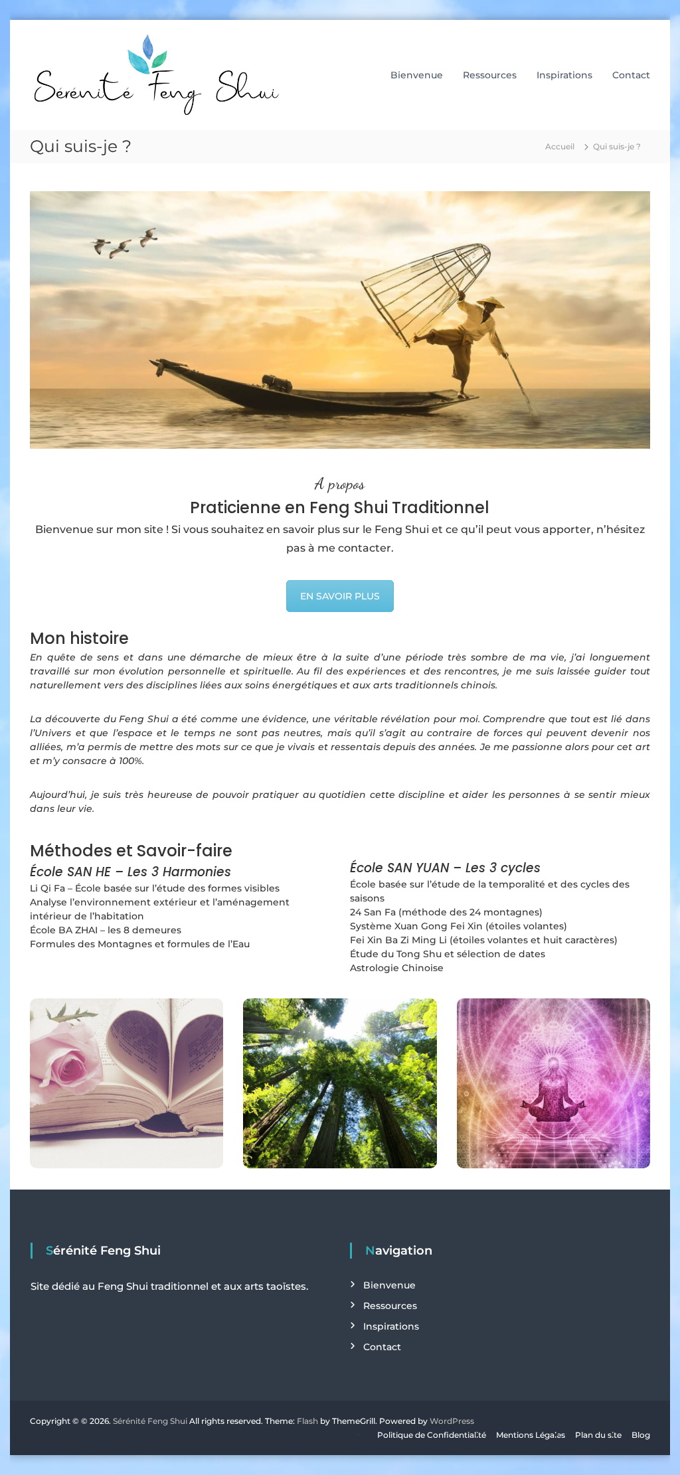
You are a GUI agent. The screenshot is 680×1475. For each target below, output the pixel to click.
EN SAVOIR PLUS (340, 596)
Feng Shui (144, 719)
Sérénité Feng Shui (150, 1421)
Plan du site (598, 1435)
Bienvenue (416, 75)
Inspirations (564, 75)
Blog (641, 1435)
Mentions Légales (530, 1435)
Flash (307, 1421)
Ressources (490, 75)
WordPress (452, 1421)
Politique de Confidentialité (431, 1435)
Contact (631, 75)
